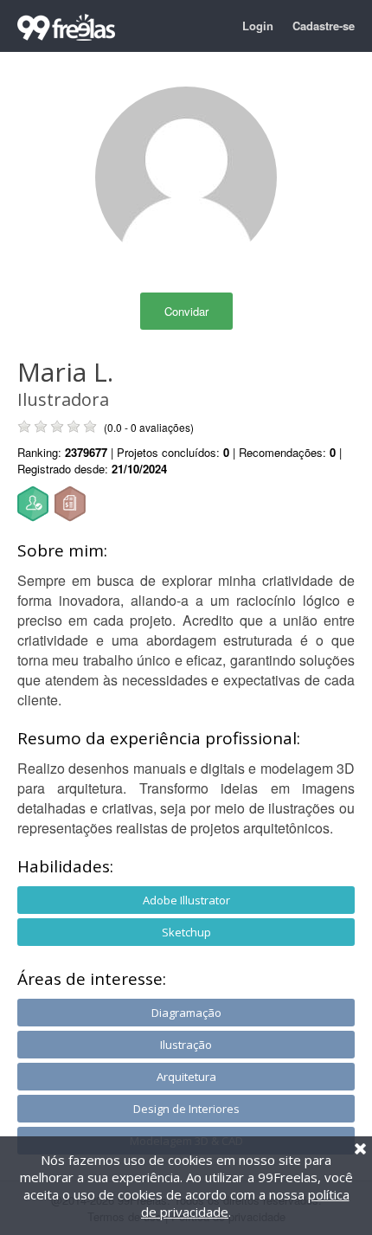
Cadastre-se (323, 25)
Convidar (186, 311)
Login (257, 25)
